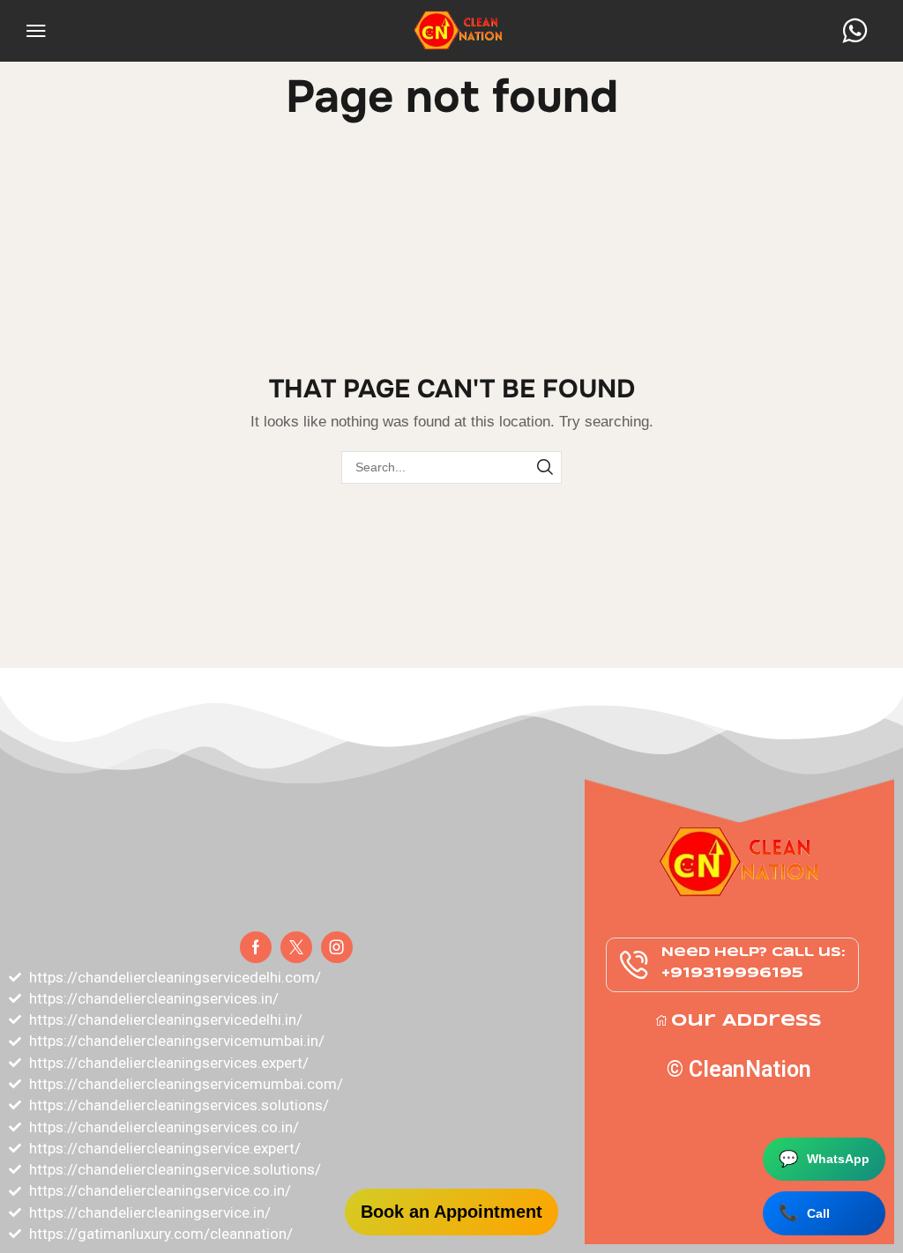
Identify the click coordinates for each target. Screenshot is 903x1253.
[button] (36, 31)
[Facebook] (256, 947)
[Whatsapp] (855, 31)
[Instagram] (337, 947)
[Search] (545, 467)
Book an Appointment (451, 1211)
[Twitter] (296, 947)
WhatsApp (824, 1159)
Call (804, 1212)
